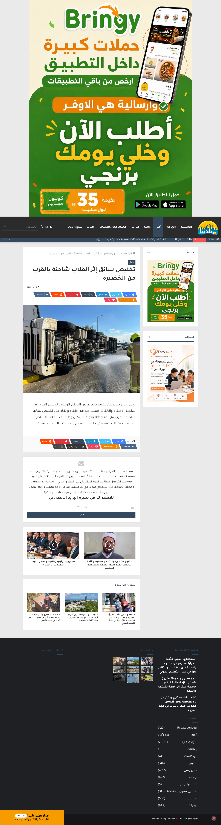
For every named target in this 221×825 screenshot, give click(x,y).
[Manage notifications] (214, 818)
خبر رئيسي (190, 770)
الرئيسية (186, 227)
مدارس (134, 227)
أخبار (158, 227)
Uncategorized (187, 728)
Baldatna (171, 819)
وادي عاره (170, 227)
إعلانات (192, 749)
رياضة (147, 227)
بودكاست (190, 756)
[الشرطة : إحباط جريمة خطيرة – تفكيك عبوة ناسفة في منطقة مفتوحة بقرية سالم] (119, 669)
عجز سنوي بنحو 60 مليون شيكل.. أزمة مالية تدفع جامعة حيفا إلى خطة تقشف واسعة (82, 618)
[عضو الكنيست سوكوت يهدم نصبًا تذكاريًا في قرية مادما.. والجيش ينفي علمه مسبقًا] (133, 678)
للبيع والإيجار (74, 227)
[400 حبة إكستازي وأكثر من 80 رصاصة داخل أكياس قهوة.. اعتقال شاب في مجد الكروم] (43, 602)
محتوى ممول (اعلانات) (112, 227)
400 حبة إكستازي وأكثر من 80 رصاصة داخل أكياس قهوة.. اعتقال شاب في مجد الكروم (44, 618)
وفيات (90, 227)
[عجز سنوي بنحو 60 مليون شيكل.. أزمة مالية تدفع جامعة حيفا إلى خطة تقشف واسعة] (81, 602)
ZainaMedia (154, 819)
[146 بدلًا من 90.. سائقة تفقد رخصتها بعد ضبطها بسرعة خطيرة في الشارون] (147, 669)
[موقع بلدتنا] (208, 227)
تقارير (193, 763)
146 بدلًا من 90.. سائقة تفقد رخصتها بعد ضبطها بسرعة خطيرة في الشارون (144, 239)
